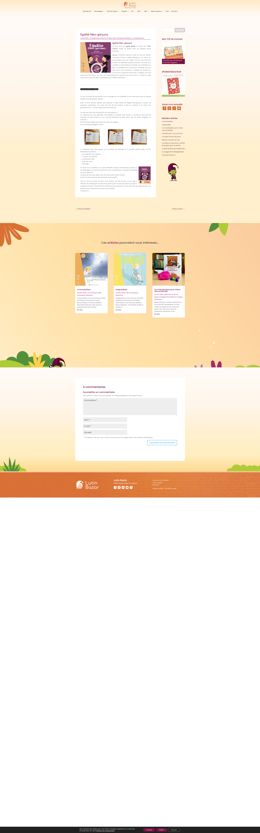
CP (132, 11)
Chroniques (98, 11)
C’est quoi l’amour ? (169, 155)
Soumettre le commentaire (162, 442)
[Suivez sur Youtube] (127, 487)
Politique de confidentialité (160, 480)
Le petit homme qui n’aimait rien (173, 149)
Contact (174, 11)
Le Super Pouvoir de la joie (171, 137)
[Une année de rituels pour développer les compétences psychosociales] (173, 52)
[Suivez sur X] (131, 487)
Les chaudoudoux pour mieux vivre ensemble (167, 290)
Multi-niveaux (156, 11)
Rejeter (161, 830)
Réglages (174, 830)
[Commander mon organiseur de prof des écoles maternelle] (173, 85)
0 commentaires (138, 38)
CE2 (145, 11)
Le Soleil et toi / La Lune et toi (172, 133)
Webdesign (155, 485)
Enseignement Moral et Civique (101, 38)
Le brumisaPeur (167, 121)
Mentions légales (157, 482)
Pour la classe (112, 11)
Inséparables (166, 125)
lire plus (80, 310)
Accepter (149, 830)
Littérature (158, 299)
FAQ (167, 11)
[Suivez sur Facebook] (115, 487)
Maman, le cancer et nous (171, 140)
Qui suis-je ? (87, 11)
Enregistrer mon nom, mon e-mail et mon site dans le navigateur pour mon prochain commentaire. (119, 437)
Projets (124, 11)
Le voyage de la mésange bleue (173, 152)
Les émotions (93, 293)
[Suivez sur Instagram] (119, 487)
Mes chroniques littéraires (122, 38)
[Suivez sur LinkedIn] (123, 487)
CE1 (138, 11)
